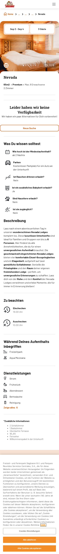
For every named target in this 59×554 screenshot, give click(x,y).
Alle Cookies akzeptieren (29, 548)
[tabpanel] (29, 49)
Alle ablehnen (29, 540)
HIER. (43, 525)
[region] (29, 504)
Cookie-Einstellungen (29, 531)
